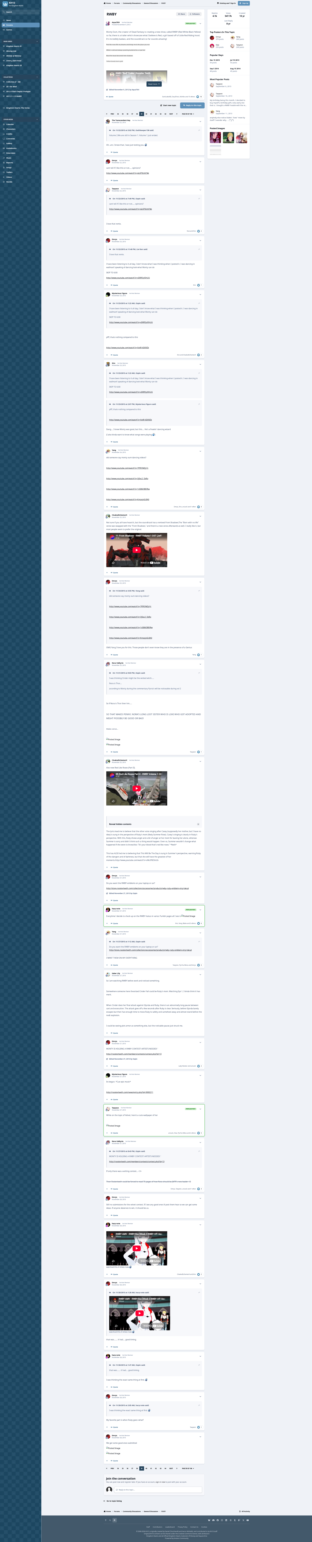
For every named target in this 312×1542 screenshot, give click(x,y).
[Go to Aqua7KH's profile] (108, 23)
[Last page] (176, 114)
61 (151, 114)
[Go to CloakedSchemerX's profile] (108, 516)
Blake (185, 923)
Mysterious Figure (119, 293)
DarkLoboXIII (166, 97)
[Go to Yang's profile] (108, 451)
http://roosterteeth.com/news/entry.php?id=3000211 (129, 1092)
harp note (116, 909)
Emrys (114, 160)
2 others (193, 1133)
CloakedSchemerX (189, 355)
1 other (193, 507)
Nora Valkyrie (117, 663)
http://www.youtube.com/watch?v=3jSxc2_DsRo (127, 478)
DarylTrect (175, 97)
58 (137, 114)
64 (165, 114)
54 (118, 114)
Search (9, 12)
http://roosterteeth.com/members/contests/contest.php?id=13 (133, 1054)
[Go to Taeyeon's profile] (108, 190)
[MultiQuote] (107, 152)
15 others (191, 97)
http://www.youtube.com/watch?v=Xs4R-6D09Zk (127, 347)
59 (141, 114)
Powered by (176, 1538)
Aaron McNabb (187, 1531)
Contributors (157, 1527)
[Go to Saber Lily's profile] (108, 974)
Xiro (194, 231)
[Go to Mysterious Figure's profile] (108, 294)
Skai (188, 231)
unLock (184, 507)
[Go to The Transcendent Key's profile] (108, 121)
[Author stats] (200, 23)
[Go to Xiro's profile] (108, 364)
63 (160, 114)
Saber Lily (116, 973)
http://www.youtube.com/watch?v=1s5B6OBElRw (128, 489)
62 (156, 114)
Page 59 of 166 (187, 114)
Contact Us (194, 1527)
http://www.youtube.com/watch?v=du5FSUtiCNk (127, 173)
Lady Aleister (183, 1066)
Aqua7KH (116, 22)
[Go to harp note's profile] (108, 910)
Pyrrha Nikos (183, 965)
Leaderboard (170, 1527)
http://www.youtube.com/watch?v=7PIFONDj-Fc (127, 468)
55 (122, 114)
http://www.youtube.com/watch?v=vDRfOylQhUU (128, 278)
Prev (112, 114)
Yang (114, 450)
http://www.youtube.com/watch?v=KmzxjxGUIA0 (127, 499)
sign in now (160, 1482)
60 (146, 114)
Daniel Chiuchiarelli (172, 1531)
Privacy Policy (182, 1527)
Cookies (204, 1527)
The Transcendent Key (121, 120)
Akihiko (182, 97)
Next (171, 114)
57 (132, 114)
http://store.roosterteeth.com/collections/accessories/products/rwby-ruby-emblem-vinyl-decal (147, 888)
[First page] (106, 114)
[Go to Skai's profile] (212, 46)
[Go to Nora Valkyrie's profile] (108, 664)
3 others (193, 923)
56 (127, 114)
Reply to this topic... (126, 1490)
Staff (148, 1527)
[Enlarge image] (146, 145)
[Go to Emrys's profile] (108, 161)
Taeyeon (115, 189)
